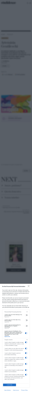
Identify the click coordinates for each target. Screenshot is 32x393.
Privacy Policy (24, 390)
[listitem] (16, 312)
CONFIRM (9, 384)
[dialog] (16, 338)
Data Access (16, 390)
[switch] (26, 315)
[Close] (29, 286)
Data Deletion (7, 390)
